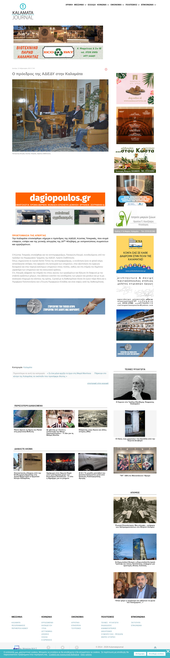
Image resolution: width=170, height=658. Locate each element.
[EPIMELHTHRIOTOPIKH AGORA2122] (60, 307)
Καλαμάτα (27, 367)
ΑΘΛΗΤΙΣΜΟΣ (106, 631)
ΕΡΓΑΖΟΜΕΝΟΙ (47, 623)
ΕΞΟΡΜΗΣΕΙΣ (46, 640)
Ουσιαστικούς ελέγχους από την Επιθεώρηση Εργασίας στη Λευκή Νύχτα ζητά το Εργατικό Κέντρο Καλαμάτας (27, 475)
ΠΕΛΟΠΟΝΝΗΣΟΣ (18, 625)
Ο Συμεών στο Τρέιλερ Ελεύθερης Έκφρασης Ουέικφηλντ (135, 403)
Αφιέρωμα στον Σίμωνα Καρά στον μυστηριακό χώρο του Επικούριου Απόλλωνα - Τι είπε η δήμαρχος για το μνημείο (59, 475)
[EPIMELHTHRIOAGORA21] (135, 351)
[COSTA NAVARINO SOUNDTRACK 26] (135, 126)
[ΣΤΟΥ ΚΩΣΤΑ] (135, 161)
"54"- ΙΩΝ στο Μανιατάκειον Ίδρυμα (135, 476)
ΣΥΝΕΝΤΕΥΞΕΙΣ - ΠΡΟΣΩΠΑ (112, 634)
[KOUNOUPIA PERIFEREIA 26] (135, 192)
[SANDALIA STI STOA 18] (135, 90)
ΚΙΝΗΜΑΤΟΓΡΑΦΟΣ (108, 628)
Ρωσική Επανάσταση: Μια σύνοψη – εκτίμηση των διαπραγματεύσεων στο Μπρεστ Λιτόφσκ (135, 526)
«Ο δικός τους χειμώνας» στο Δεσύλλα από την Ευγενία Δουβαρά (135, 440)
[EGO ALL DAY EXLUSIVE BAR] (58, 35)
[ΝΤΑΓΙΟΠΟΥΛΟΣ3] (60, 200)
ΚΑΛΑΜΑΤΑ (16, 623)
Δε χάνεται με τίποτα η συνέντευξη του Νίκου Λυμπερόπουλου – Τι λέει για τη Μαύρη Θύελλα (59, 432)
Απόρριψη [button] (140, 654)
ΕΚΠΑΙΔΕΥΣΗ (46, 625)
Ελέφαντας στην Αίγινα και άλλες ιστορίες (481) (93, 431)
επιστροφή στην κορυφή (98, 383)
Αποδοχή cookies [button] (156, 654)
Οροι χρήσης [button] (86, 655)
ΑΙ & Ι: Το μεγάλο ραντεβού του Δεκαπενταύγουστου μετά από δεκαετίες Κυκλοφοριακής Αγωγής (92, 475)
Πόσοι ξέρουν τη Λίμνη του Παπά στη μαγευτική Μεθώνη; (28, 431)
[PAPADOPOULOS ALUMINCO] (60, 218)
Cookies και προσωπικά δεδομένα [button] (64, 655)
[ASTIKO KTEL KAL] (135, 256)
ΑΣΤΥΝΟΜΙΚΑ (46, 631)
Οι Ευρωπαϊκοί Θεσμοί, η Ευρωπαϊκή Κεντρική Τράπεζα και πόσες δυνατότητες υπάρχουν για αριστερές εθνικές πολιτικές (135, 564)
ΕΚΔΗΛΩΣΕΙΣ (106, 625)
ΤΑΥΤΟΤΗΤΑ (135, 623)
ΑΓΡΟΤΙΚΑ (75, 623)
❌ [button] (168, 651)
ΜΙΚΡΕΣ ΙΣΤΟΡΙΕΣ (108, 637)
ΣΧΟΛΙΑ (44, 637)
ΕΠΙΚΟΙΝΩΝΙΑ (136, 625)
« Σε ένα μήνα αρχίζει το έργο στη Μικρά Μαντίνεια (69, 373)
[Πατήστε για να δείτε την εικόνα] (60, 115)
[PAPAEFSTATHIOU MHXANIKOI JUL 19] (135, 326)
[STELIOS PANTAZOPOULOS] (135, 292)
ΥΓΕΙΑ (43, 628)
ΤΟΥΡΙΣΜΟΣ (76, 628)
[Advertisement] (60, 172)
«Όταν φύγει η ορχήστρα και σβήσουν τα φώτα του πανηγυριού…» (135, 601)
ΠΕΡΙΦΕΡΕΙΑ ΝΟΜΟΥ (20, 628)
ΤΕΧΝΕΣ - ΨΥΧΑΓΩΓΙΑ (109, 623)
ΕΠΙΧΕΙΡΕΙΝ (76, 625)
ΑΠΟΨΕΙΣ (45, 634)
